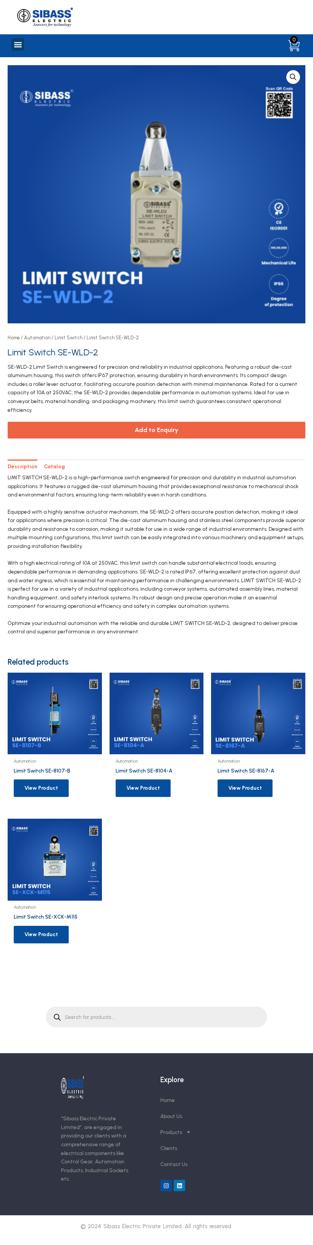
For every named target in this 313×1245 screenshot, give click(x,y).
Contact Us (173, 1164)
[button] (17, 44)
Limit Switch (68, 338)
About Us (171, 1116)
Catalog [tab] (54, 466)
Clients (168, 1148)
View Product (41, 788)
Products (171, 1132)
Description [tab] (22, 466)
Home (14, 338)
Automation (37, 338)
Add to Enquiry (156, 430)
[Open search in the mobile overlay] (156, 1017)
